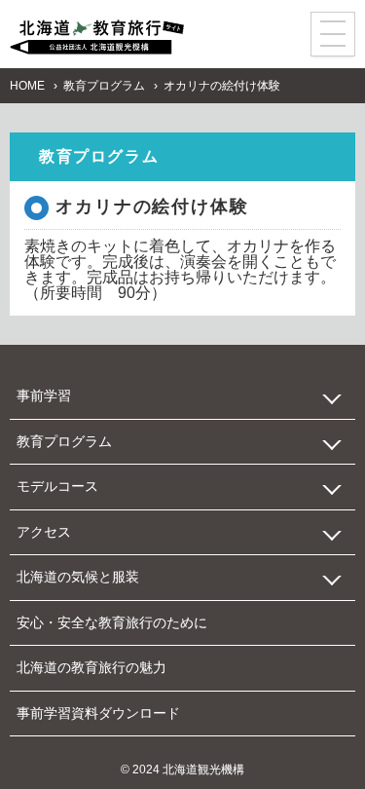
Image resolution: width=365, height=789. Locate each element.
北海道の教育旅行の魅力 (91, 667)
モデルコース (57, 486)
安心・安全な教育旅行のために (112, 622)
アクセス (44, 532)
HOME (27, 86)
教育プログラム (104, 86)
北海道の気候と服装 (78, 576)
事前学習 (44, 395)
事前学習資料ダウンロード (98, 713)
